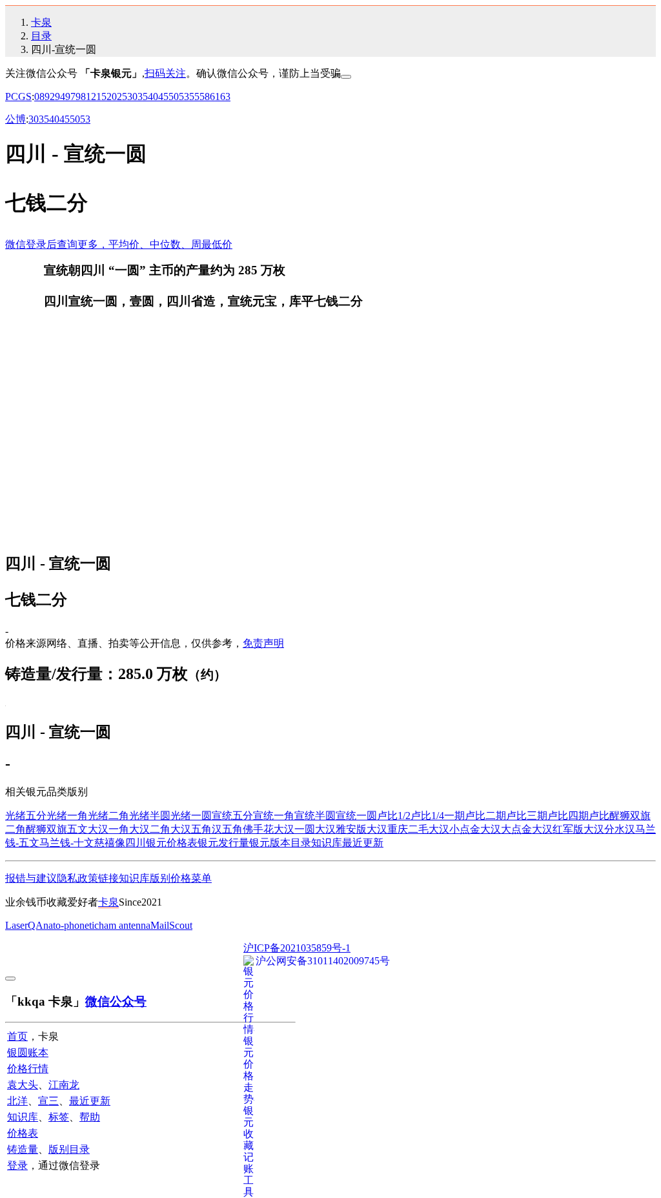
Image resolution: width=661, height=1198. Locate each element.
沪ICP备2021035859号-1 (297, 947)
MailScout (171, 925)
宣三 (48, 1100)
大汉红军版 (558, 829)
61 (215, 96)
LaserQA (24, 925)
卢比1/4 (427, 815)
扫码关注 (165, 73)
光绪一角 (67, 815)
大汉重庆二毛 (398, 829)
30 (132, 96)
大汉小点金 (454, 829)
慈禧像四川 (120, 842)
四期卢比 (588, 815)
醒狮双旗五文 (57, 829)
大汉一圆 (294, 829)
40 (153, 96)
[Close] (346, 77)
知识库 (326, 842)
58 (204, 96)
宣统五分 (232, 815)
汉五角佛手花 (243, 829)
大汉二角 (149, 829)
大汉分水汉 (609, 829)
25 (122, 96)
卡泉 (41, 22)
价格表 (22, 1133)
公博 (15, 119)
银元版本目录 (280, 842)
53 (184, 96)
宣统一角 (273, 815)
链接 (108, 878)
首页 (17, 1036)
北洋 (17, 1100)
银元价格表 (172, 842)
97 (70, 96)
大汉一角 (108, 829)
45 (163, 96)
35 (142, 96)
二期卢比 (506, 815)
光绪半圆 (149, 815)
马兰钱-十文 (66, 842)
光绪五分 (25, 815)
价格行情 (27, 1068)
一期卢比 (464, 815)
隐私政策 (77, 878)
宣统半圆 (315, 815)
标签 (58, 1117)
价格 (180, 878)
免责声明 (263, 643)
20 (112, 96)
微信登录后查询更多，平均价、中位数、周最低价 (118, 244)
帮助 (89, 1117)
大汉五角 (191, 829)
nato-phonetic (71, 925)
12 (91, 96)
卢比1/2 (394, 815)
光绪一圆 (191, 815)
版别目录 (69, 1149)
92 (50, 96)
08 (39, 96)
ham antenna (124, 925)
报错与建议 (31, 878)
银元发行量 (223, 842)
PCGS (18, 96)
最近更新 (362, 842)
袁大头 (22, 1084)
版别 (160, 878)
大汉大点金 (506, 829)
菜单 (201, 878)
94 (60, 96)
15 (101, 96)
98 (81, 96)
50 (173, 96)
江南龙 (63, 1084)
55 (194, 96)
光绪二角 (108, 815)
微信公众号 (116, 1001)
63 (225, 96)
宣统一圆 (356, 815)
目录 (41, 35)
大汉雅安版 (341, 829)
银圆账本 (27, 1052)
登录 (17, 1165)
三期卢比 (547, 815)
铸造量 (22, 1149)
